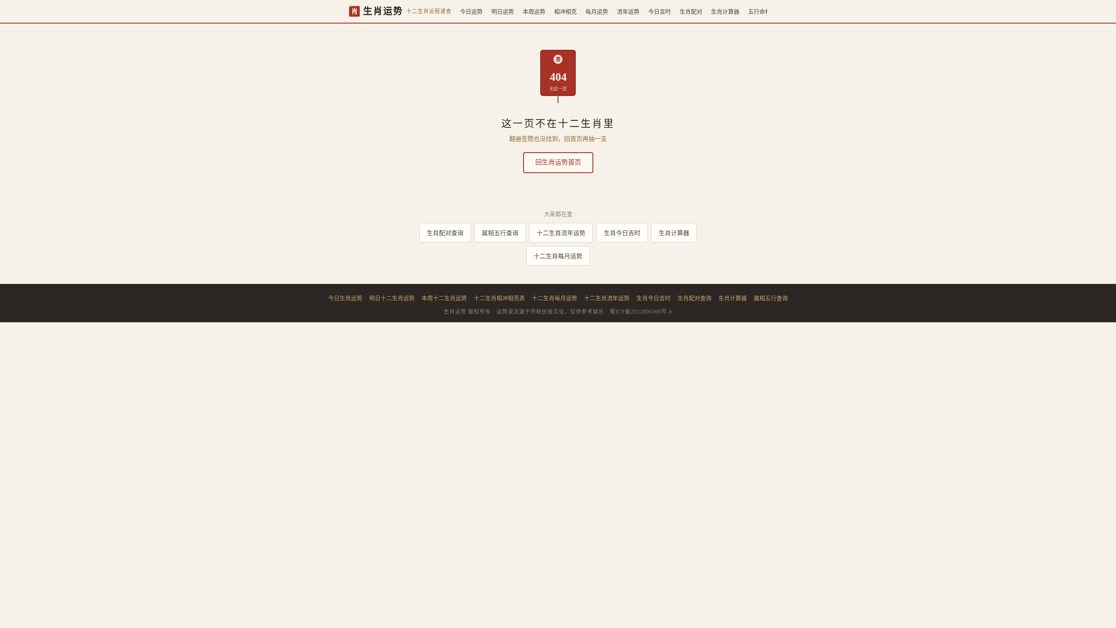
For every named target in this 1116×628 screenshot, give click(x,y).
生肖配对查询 (445, 232)
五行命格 (759, 11)
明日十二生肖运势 (392, 297)
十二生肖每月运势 (558, 255)
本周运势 (534, 11)
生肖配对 (691, 11)
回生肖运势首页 (558, 162)
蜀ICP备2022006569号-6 (641, 312)
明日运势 (502, 11)
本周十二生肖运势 (444, 297)
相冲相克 (565, 11)
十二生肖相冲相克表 (499, 297)
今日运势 (471, 11)
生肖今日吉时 (622, 232)
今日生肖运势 (345, 297)
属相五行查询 (500, 232)
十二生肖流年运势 (561, 232)
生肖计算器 (725, 11)
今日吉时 (659, 11)
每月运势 (596, 11)
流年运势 (628, 11)
